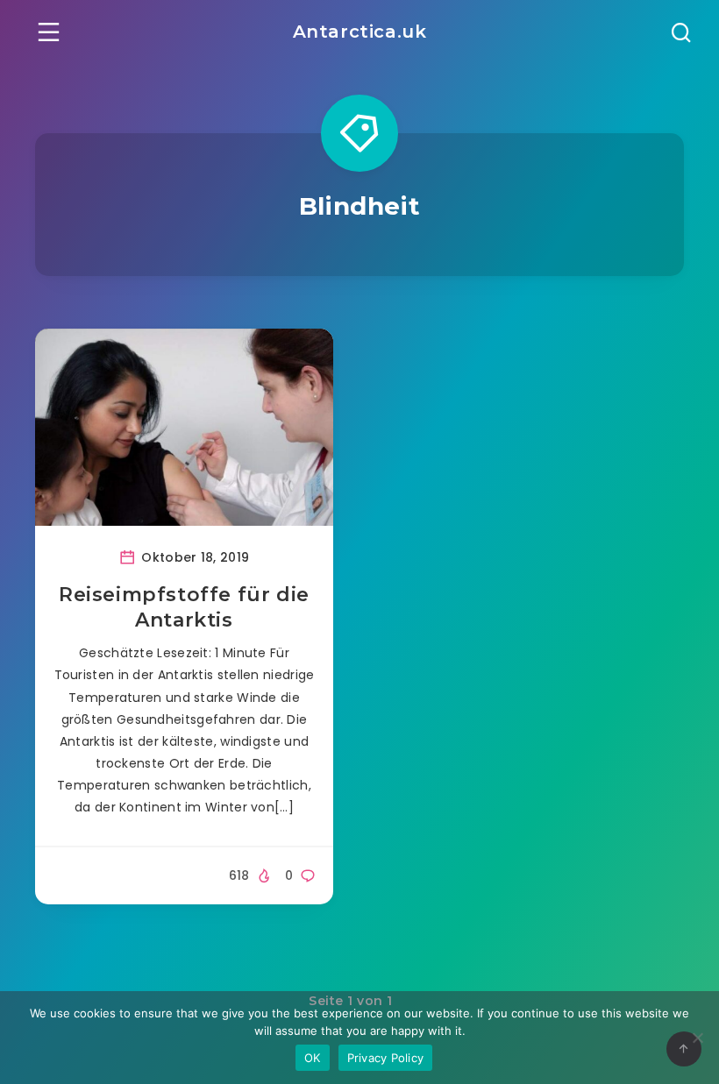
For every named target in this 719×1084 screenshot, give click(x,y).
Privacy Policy (385, 1058)
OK (312, 1058)
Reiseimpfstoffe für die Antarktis (184, 608)
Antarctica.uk (360, 31)
